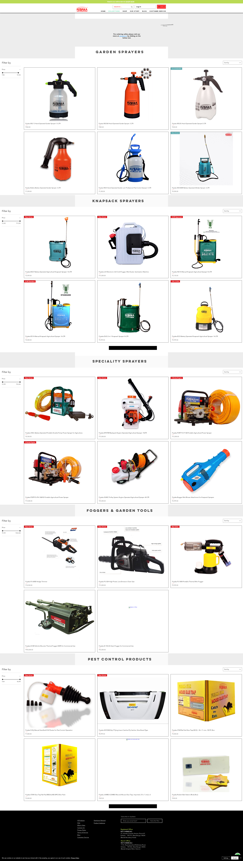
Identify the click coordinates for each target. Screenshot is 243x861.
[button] (125, 11)
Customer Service (83, 837)
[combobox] (232, 63)
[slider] (2, 73)
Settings (226, 858)
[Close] (241, 857)
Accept (235, 858)
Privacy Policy (75, 858)
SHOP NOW (130, 2)
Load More (132, 348)
